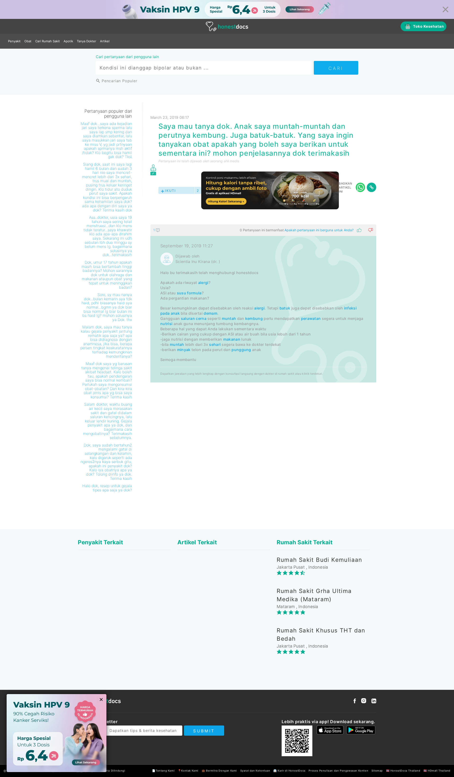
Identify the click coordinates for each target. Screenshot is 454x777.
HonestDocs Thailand (405, 770)
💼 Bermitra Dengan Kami (219, 770)
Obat (27, 41)
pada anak (170, 313)
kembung (254, 318)
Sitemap (377, 770)
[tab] (263, 303)
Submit (204, 731)
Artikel (104, 41)
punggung (241, 349)
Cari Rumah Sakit (47, 41)
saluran (188, 318)
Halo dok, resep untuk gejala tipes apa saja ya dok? (107, 487)
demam (210, 313)
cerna (201, 318)
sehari (215, 344)
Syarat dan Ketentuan (255, 770)
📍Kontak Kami (188, 770)
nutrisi (166, 323)
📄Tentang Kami (163, 770)
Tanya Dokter (86, 41)
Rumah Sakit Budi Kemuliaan (319, 559)
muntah (229, 318)
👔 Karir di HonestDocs (289, 770)
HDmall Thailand (439, 770)
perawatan (311, 318)
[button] (263, 230)
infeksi (350, 308)
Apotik (68, 41)
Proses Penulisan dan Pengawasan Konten (338, 770)
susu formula (189, 293)
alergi (203, 282)
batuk (284, 308)
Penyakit (14, 41)
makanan (231, 339)
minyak (184, 349)
